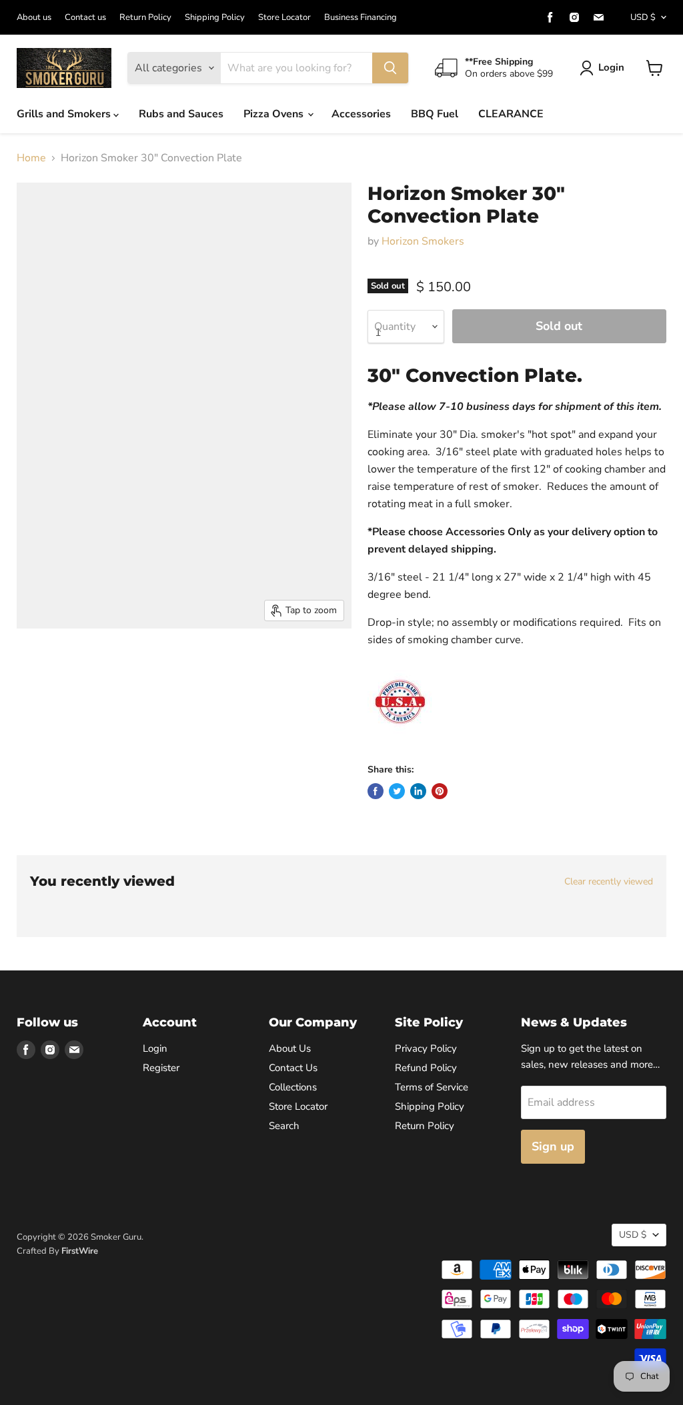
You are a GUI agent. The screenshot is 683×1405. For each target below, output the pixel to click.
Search (284, 1125)
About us (34, 18)
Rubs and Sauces (181, 114)
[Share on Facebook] (376, 791)
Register (161, 1067)
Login (611, 67)
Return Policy (145, 18)
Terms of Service (431, 1087)
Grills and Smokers (65, 114)
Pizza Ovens (274, 114)
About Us (290, 1048)
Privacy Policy (426, 1048)
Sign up (553, 1146)
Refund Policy (426, 1067)
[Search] (390, 68)
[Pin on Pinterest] (440, 791)
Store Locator (284, 18)
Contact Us (293, 1067)
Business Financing (360, 18)
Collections (293, 1087)
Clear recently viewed (608, 881)
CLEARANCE (511, 114)
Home (31, 158)
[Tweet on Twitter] (397, 791)
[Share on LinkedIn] (418, 791)
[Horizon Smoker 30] (32, 662)
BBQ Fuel (434, 114)
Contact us (85, 18)
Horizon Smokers (423, 241)
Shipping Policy (215, 18)
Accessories (361, 114)
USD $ (643, 17)
